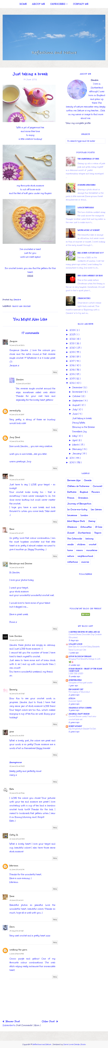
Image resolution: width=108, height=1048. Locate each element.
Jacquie (13, 341)
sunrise (85, 561)
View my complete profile (78, 123)
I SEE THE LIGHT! (76, 673)
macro (79, 550)
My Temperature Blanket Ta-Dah (82, 728)
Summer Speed (75, 701)
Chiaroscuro (84, 298)
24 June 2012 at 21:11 (16, 900)
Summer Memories (86, 185)
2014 (72, 374)
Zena (11, 896)
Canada (88, 480)
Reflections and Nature (42, 1044)
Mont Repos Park (76, 521)
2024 (73, 330)
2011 (72, 458)
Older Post (49, 1021)
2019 (72, 352)
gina (11, 731)
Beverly (13, 689)
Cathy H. (13, 834)
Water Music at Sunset (89, 230)
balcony (90, 538)
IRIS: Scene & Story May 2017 (91, 253)
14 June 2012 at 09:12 (16, 441)
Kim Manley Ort (76, 689)
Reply (55, 372)
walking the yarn (18, 949)
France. (71, 497)
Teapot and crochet (21, 306)
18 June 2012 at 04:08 (16, 766)
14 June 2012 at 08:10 (23, 384)
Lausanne (72, 515)
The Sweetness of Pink (88, 159)
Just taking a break (82, 418)
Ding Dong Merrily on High (90, 276)
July (75, 409)
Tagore (97, 532)
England (84, 492)
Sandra (20, 379)
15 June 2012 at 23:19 (16, 736)
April (75, 440)
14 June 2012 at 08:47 (16, 415)
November (77, 391)
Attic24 (72, 698)
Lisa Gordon (15, 636)
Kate (11, 789)
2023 (73, 334)
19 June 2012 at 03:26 (16, 793)
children (81, 544)
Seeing (91, 521)
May (75, 436)
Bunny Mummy (75, 726)
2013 (72, 378)
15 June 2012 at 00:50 (17, 694)
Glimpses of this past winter (80, 682)
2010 (72, 462)
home (70, 550)
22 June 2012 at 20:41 (16, 870)
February (77, 449)
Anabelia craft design (79, 714)
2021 (72, 343)
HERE (30, 276)
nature (70, 556)
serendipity (15, 410)
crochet (92, 544)
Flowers (96, 492)
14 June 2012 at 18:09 (16, 568)
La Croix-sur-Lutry (77, 509)
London (84, 515)
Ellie (11, 475)
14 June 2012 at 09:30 (16, 480)
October (76, 396)
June (75, 413)
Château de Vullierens (78, 486)
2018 (72, 356)
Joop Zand (14, 437)
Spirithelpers (75, 680)
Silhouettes (86, 527)
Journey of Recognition (79, 503)
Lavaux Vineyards (86, 207)
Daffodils (71, 492)
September (78, 400)
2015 (72, 369)
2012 (72, 383)
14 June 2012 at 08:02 (16, 345)
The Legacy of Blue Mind (79, 692)
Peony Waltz (78, 422)
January (77, 453)
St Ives (98, 527)
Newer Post (12, 1021)
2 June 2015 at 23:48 (16, 954)
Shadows (72, 527)
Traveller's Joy (79, 431)
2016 (72, 365)
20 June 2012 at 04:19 (16, 839)
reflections (72, 561)
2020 (73, 347)
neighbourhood (85, 556)
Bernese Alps (73, 480)
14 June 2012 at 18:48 (16, 640)
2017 (72, 361)
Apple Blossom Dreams (80, 656)
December (77, 387)
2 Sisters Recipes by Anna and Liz (84, 632)
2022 (73, 338)
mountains (91, 550)
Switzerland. (84, 532)
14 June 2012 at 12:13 (16, 533)
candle (70, 544)
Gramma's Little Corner (80, 708)
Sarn (12, 926)
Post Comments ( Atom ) (28, 1025)
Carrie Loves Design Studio (74, 1044)
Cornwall (97, 486)
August (76, 405)
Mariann (13, 865)
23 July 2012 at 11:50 (16, 931)
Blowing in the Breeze (83, 427)
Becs (11, 529)
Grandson (83, 497)
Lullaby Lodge (75, 644)
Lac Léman (96, 509)
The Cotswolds (74, 538)
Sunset (70, 532)
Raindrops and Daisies (20, 563)
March (76, 444)
